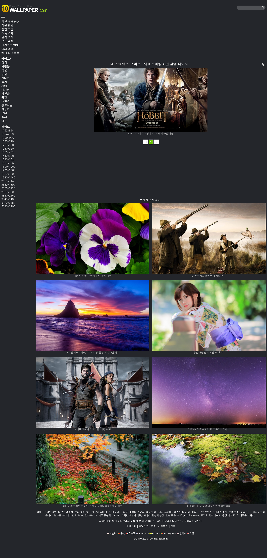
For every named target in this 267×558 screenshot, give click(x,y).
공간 (4, 97)
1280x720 (7, 141)
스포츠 (5, 101)
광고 (153, 526)
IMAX (80, 515)
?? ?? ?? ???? (204, 512)
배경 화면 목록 (10, 52)
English (113, 533)
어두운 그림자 (247, 515)
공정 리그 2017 (230, 515)
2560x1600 (8, 184)
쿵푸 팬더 (151, 512)
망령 (140, 515)
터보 (125, 512)
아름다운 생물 (136, 512)
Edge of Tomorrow (189, 515)
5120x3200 (8, 206)
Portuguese (170, 533)
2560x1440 (8, 181)
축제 (4, 117)
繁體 (192, 533)
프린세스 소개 (219, 512)
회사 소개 (131, 526)
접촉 (172, 526)
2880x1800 (8, 192)
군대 (4, 113)
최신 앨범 (7, 25)
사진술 (5, 93)
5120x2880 (8, 202)
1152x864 (7, 130)
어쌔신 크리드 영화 (47, 512)
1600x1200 (8, 166)
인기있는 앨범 (10, 45)
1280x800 (7, 145)
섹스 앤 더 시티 (182, 512)
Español (156, 533)
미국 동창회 (104, 515)
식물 (4, 70)
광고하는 (7, 105)
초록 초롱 (234, 512)
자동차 (5, 109)
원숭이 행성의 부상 (154, 515)
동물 (4, 74)
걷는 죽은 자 (172, 515)
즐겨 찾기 (144, 526)
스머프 (116, 515)
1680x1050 (8, 163)
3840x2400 (8, 199)
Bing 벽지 (7, 33)
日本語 (131, 533)
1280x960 (7, 148)
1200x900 (7, 137)
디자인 (5, 89)
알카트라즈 (91, 515)
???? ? (204, 515)
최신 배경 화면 (10, 21)
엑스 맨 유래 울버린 (96, 512)
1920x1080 (8, 170)
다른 (4, 120)
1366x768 (7, 152)
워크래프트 (215, 515)
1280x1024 (8, 159)
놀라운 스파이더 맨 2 (65, 515)
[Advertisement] (150, 38)
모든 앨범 (7, 41)
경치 (4, 62)
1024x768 (7, 134)
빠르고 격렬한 (65, 512)
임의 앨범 (7, 48)
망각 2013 (245, 512)
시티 (4, 85)
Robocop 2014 (165, 512)
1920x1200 (8, 174)
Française (144, 533)
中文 (122, 533)
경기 (4, 82)
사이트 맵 (163, 526)
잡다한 (5, 78)
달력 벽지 (7, 37)
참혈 (193, 512)
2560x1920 (8, 188)
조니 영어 (80, 512)
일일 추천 (7, 29)
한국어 (182, 533)
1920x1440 (8, 177)
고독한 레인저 (128, 515)
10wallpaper (25, 8)
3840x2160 (8, 195)
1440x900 (7, 155)
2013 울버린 (115, 512)
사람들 (5, 66)
